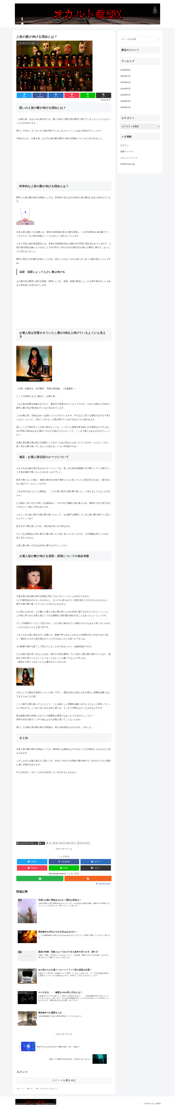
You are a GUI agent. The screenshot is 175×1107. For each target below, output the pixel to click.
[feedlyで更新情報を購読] (39, 878)
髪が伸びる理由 (85, 843)
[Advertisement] (64, 161)
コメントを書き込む (64, 1080)
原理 (63, 843)
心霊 (42, 843)
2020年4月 (125, 95)
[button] (103, 95)
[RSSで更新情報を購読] (88, 878)
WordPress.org (127, 164)
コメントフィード (129, 158)
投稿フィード (126, 151)
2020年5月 (125, 88)
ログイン (124, 145)
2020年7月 (125, 76)
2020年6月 (125, 82)
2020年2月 (125, 107)
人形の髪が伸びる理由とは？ (28, 843)
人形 (50, 843)
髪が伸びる (72, 843)
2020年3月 (125, 101)
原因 (56, 843)
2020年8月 (125, 70)
